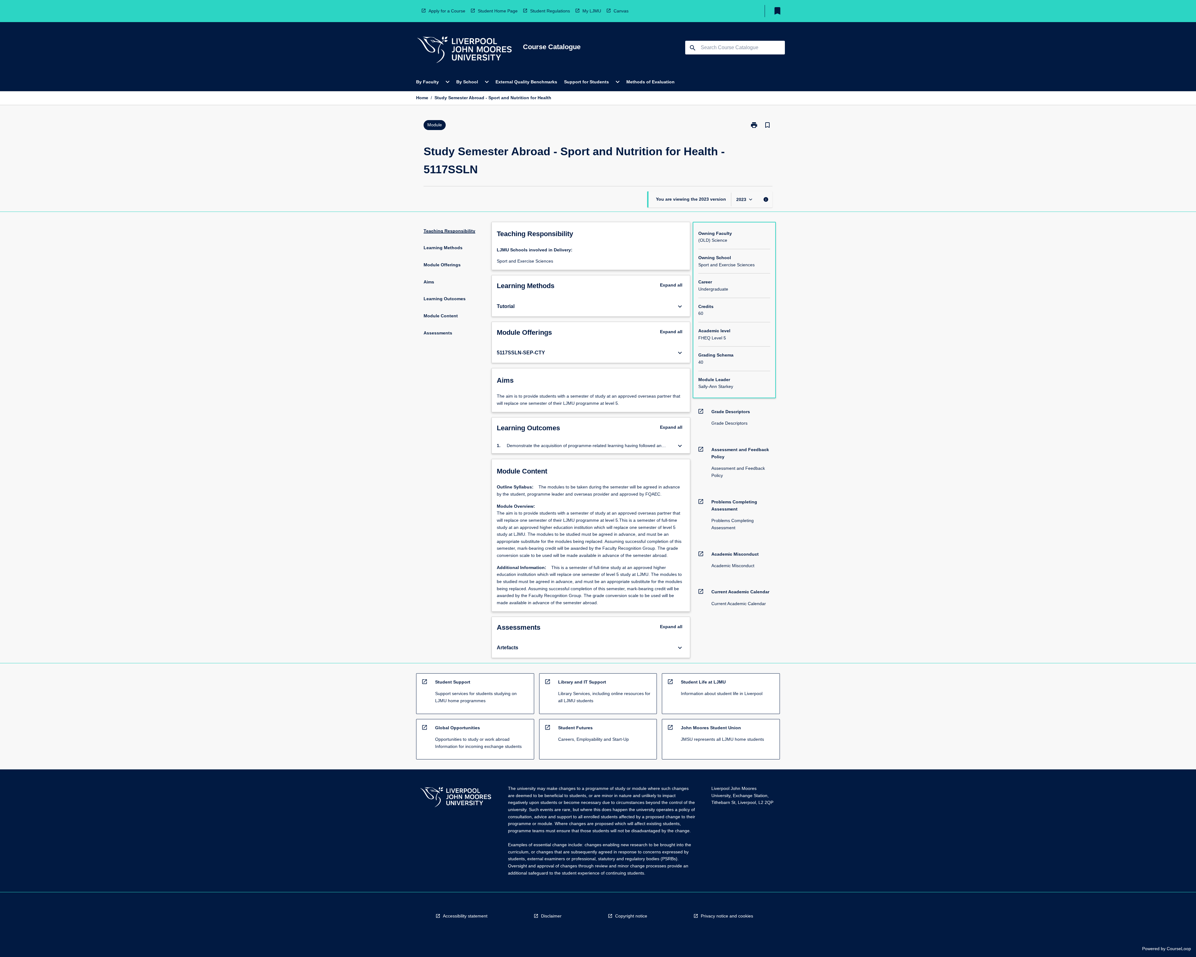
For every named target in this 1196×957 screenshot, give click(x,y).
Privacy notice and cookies (727, 915)
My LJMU (591, 10)
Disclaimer (551, 915)
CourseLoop (1179, 948)
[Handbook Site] (455, 798)
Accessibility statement (465, 915)
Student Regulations (550, 10)
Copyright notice (631, 915)
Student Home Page (498, 10)
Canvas (621, 10)
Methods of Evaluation (650, 81)
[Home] (464, 51)
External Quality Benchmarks (526, 81)
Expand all (671, 284)
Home (422, 97)
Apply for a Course (447, 10)
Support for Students (586, 81)
